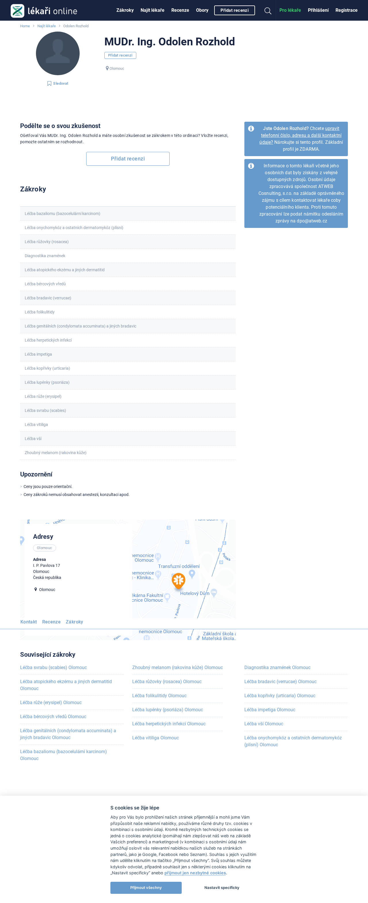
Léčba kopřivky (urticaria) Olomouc (279, 695)
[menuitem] (125, 10)
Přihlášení (318, 10)
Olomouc (117, 68)
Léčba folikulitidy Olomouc (159, 695)
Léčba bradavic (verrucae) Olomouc (280, 681)
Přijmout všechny (146, 887)
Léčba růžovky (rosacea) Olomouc (167, 681)
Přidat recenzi (235, 10)
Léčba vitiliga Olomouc (155, 738)
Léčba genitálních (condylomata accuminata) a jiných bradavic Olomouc (68, 734)
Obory (202, 10)
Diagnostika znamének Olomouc (277, 667)
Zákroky (125, 10)
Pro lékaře (290, 10)
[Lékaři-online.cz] (44, 10)
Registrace (347, 10)
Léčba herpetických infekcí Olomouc (169, 723)
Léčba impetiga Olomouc (269, 709)
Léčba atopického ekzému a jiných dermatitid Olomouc (66, 685)
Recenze (180, 10)
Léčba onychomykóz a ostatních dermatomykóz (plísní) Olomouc (293, 741)
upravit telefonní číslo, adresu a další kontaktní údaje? (300, 135)
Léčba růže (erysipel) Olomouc (51, 702)
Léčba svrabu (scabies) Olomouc (53, 667)
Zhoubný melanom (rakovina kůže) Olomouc (177, 667)
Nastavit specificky (221, 887)
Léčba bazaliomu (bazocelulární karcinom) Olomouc (63, 755)
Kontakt (28, 622)
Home (25, 26)
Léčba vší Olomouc (263, 723)
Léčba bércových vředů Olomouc (53, 716)
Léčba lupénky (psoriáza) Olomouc (167, 709)
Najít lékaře (152, 10)
